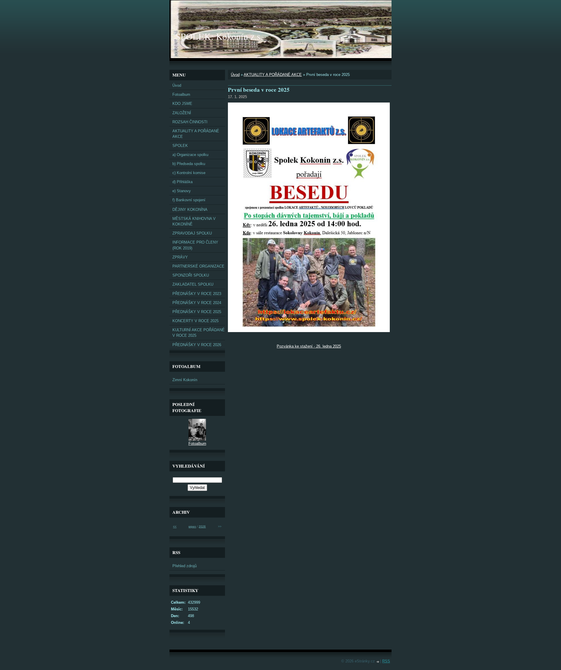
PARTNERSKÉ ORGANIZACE (198, 266)
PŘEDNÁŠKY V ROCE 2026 (196, 345)
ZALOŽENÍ (181, 113)
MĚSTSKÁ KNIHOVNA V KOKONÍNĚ (194, 221)
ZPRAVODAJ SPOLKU (192, 233)
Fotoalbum (181, 94)
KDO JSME (182, 103)
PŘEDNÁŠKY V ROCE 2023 (196, 293)
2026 (202, 526)
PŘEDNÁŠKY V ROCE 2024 (196, 303)
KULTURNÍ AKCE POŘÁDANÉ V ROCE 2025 (198, 333)
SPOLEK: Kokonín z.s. (219, 36)
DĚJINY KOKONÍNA (189, 209)
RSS (386, 661)
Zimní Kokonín (184, 380)
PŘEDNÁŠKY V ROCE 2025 (196, 312)
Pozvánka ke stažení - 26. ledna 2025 (309, 346)
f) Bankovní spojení (188, 200)
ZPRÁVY (180, 257)
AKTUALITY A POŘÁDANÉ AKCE (273, 74)
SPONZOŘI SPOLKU (190, 275)
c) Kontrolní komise (188, 173)
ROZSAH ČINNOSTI (189, 122)
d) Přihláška (182, 182)
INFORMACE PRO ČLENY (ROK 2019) (195, 245)
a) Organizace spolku (190, 154)
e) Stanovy (181, 191)
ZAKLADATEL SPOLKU (192, 284)
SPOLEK (180, 145)
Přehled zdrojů (184, 566)
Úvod (235, 74)
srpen (192, 526)
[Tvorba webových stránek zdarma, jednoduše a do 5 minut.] (378, 661)
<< (174, 526)
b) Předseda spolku (188, 164)
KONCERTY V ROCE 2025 (195, 321)
